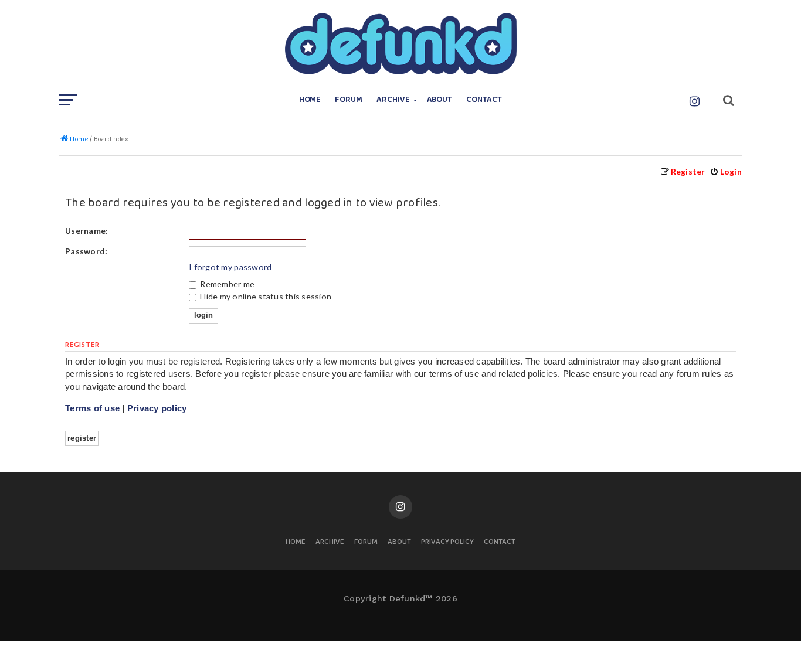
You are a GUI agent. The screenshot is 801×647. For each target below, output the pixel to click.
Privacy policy (157, 408)
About (440, 100)
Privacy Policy (447, 542)
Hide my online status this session (264, 296)
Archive (393, 100)
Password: (86, 251)
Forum (348, 100)
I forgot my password (230, 267)
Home (310, 100)
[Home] (400, 44)
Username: (86, 231)
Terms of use (92, 408)
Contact (484, 100)
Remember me (226, 284)
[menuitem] (726, 171)
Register (81, 438)
